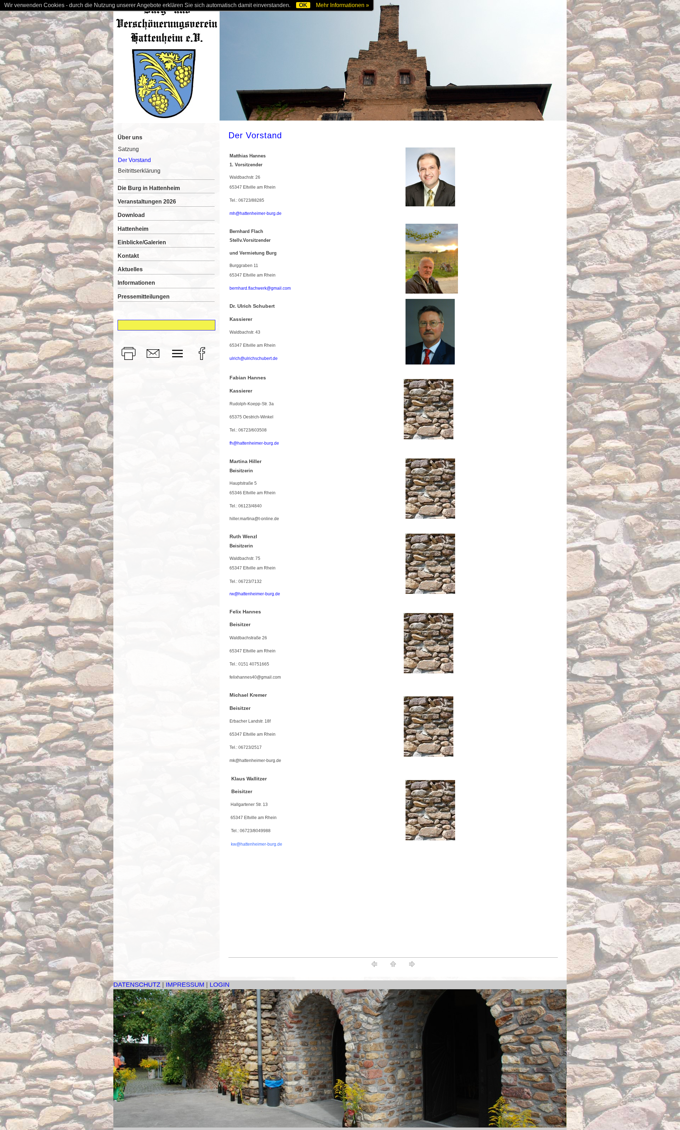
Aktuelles (130, 269)
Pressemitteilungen (144, 297)
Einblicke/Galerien (142, 242)
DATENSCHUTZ (136, 984)
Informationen (136, 283)
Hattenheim (133, 229)
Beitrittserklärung (139, 171)
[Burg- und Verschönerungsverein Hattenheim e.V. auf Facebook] (203, 359)
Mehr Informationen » (342, 5)
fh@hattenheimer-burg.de (254, 443)
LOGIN (220, 984)
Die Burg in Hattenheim (149, 188)
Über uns (130, 137)
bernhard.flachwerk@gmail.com (260, 288)
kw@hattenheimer (248, 844)
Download (131, 215)
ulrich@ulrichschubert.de (254, 358)
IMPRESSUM (185, 984)
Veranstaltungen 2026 (147, 202)
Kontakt (128, 256)
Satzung (128, 149)
